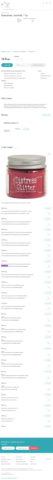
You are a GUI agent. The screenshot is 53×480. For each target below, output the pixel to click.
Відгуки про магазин (6, 464)
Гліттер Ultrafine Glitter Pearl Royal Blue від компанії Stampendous (16, 276)
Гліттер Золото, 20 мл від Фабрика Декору (11, 366)
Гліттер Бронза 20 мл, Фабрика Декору (10, 320)
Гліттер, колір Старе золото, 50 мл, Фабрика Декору (13, 298)
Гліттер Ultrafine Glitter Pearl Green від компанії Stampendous (15, 224)
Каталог (3, 457)
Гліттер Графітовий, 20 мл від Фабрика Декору (11, 308)
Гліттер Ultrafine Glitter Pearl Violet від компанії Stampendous (15, 245)
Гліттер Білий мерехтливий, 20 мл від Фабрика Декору (13, 377)
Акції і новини (19, 459)
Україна (8, 51)
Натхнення (33, 457)
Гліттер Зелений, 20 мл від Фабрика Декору (11, 354)
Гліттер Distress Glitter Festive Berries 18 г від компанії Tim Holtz (15, 202)
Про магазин (19, 457)
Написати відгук (46, 115)
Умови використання (21, 461)
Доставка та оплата (5, 459)
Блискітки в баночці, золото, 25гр (9, 399)
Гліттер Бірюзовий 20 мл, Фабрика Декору (10, 343)
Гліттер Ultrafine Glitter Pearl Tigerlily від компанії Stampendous (15, 234)
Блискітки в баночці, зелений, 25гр (9, 389)
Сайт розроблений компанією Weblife (9, 478)
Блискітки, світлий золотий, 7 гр (8, 410)
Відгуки (3, 316)
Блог (32, 461)
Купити (6, 65)
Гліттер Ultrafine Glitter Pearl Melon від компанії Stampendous (15, 255)
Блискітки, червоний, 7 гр (7, 421)
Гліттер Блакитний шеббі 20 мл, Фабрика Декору (12, 331)
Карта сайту (33, 464)
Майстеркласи (4, 461)
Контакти (33, 459)
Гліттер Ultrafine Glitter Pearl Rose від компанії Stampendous (14, 266)
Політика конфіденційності (22, 464)
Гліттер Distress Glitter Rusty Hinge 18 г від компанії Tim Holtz (15, 213)
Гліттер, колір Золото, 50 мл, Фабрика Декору (11, 287)
